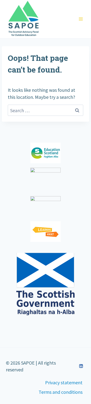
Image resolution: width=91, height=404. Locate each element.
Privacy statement (64, 382)
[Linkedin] (81, 366)
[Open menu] (80, 19)
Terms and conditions (61, 392)
